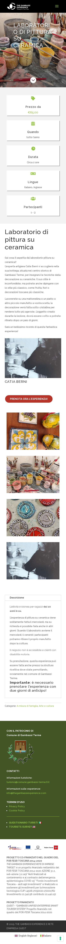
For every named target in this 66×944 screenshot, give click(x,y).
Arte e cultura (46, 706)
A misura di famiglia (27, 706)
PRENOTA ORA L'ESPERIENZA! (29, 398)
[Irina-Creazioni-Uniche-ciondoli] (33, 535)
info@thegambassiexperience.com (26, 793)
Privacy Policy (17, 806)
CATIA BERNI (16, 382)
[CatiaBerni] (33, 578)
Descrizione (17, 597)
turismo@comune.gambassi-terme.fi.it (28, 782)
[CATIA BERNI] (33, 358)
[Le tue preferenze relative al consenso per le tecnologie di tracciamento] (60, 938)
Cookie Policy (17, 810)
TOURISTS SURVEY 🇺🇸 (22, 826)
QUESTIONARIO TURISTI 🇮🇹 (25, 822)
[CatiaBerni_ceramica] (33, 492)
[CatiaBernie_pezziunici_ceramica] (33, 449)
